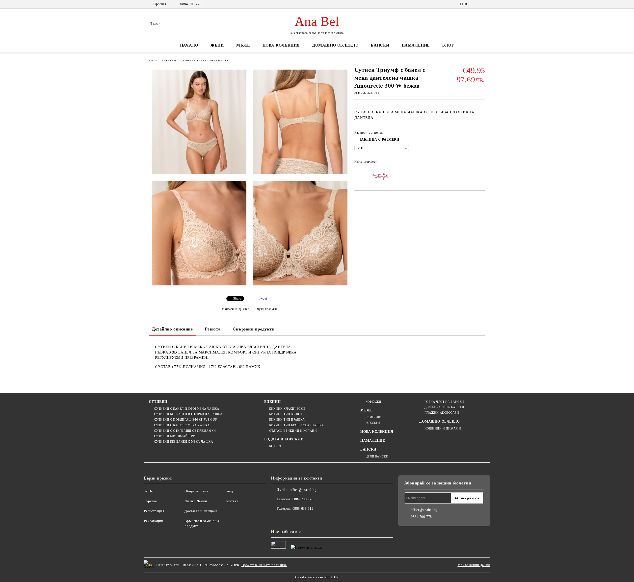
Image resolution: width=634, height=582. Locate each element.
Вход (229, 491)
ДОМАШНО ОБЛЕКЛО (335, 45)
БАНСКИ (380, 45)
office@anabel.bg (303, 490)
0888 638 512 (303, 508)
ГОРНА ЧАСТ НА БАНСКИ (444, 402)
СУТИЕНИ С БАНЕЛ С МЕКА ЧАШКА (204, 60)
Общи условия (196, 491)
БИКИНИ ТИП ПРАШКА (287, 419)
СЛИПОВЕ (373, 417)
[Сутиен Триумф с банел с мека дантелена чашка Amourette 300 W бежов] (199, 122)
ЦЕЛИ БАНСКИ (377, 456)
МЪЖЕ (243, 45)
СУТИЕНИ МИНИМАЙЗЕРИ (174, 436)
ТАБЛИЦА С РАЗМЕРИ (379, 139)
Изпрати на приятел (235, 309)
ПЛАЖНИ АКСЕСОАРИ (441, 412)
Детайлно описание (172, 329)
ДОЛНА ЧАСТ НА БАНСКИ (444, 407)
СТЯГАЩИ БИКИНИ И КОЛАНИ (293, 430)
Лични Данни (196, 501)
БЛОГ (448, 45)
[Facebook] (275, 519)
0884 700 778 (190, 4)
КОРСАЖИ (373, 402)
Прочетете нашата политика (264, 565)
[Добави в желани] (481, 163)
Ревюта (213, 329)
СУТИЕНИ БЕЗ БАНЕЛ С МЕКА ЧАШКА (183, 441)
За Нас (149, 491)
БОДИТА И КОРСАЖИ (284, 439)
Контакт (231, 501)
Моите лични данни (473, 565)
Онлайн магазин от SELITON (317, 577)
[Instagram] (286, 519)
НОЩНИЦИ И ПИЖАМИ (442, 428)
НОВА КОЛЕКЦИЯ (281, 45)
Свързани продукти (254, 329)
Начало (153, 60)
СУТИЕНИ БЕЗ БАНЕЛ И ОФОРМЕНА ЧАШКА (188, 414)
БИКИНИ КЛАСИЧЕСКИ (287, 408)
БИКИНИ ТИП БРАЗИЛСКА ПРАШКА (296, 425)
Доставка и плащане (201, 511)
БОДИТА (275, 446)
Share (237, 298)
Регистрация (154, 511)
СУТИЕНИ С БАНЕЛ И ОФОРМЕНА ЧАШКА (186, 408)
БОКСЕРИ (373, 423)
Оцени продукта (267, 309)
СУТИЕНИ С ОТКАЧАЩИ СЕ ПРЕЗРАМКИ (185, 430)
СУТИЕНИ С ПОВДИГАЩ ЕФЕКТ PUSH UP (185, 419)
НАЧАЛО (189, 45)
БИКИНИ (272, 402)
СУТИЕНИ (169, 60)
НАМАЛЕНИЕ (416, 45)
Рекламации (153, 521)
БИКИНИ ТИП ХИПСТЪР (287, 414)
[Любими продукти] (472, 23)
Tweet (262, 298)
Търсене (150, 501)
